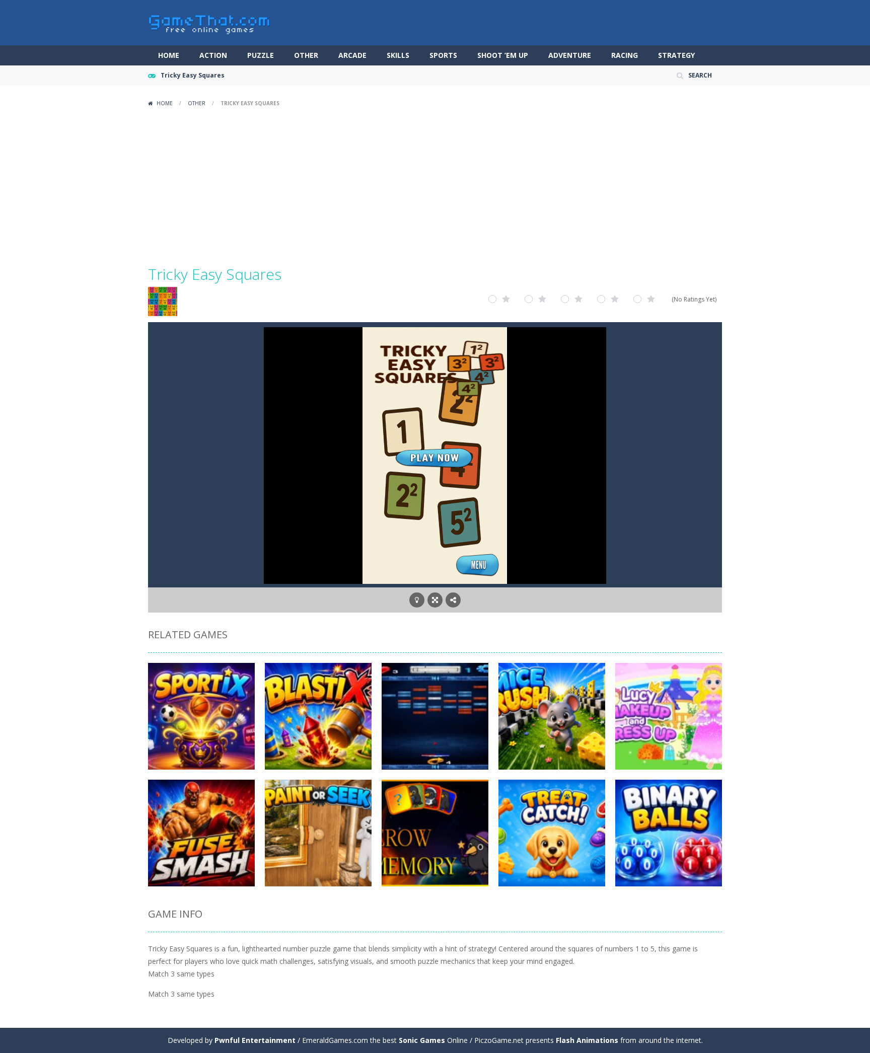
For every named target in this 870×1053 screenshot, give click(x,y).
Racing (624, 55)
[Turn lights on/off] (416, 600)
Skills (398, 55)
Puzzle (260, 55)
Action (213, 55)
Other (306, 55)
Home (168, 55)
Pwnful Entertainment (255, 1040)
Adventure (569, 55)
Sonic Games (422, 1040)
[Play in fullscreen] (435, 600)
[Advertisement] (435, 186)
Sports (443, 55)
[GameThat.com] (209, 22)
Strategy (676, 55)
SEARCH (700, 75)
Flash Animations (587, 1040)
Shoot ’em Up (502, 55)
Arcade (352, 55)
